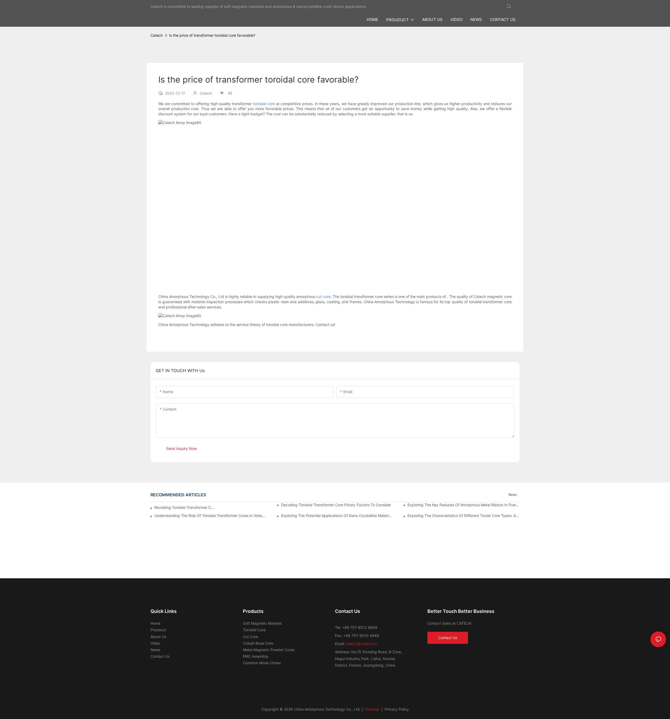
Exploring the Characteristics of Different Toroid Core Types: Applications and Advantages (463, 515)
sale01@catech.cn (361, 643)
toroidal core (264, 103)
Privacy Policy (397, 709)
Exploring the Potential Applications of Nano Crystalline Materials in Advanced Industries (337, 515)
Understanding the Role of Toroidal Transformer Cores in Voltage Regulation (210, 515)
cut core (323, 296)
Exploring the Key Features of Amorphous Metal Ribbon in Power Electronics (463, 505)
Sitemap (371, 709)
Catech (156, 35)
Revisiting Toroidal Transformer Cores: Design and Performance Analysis (184, 507)
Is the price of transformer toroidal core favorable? (212, 35)
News (513, 495)
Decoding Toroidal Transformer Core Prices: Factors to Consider (336, 505)
